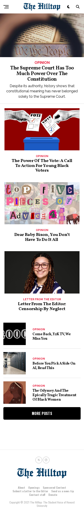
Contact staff (37, 495)
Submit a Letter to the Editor (30, 491)
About (21, 487)
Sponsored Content (54, 487)
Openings (34, 487)
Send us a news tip (62, 491)
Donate (52, 495)
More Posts (42, 413)
